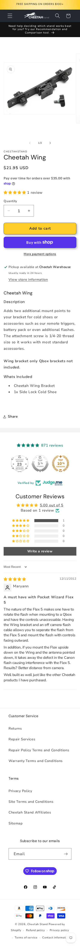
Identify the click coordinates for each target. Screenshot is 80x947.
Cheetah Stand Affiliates (30, 812)
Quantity (10, 201)
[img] (15, 579)
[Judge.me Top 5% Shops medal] (40, 463)
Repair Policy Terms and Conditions (39, 750)
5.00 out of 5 (51, 505)
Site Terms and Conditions (31, 801)
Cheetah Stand (38, 924)
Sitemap (16, 823)
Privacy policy (59, 930)
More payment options (40, 254)
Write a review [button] (40, 551)
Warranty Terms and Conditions (36, 761)
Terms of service (26, 937)
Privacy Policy (20, 791)
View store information (28, 279)
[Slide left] (30, 143)
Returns (15, 728)
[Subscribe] (65, 854)
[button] (9, 16)
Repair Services (22, 739)
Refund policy (35, 930)
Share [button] (13, 416)
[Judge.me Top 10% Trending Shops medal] (60, 463)
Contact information (56, 937)
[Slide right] (50, 143)
